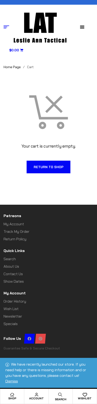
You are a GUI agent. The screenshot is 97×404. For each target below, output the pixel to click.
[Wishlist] (85, 395)
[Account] (36, 395)
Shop (12, 398)
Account (36, 398)
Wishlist (85, 398)
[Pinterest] (40, 339)
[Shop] (12, 395)
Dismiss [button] (11, 381)
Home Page (12, 67)
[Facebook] (29, 339)
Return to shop (48, 167)
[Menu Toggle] (82, 27)
